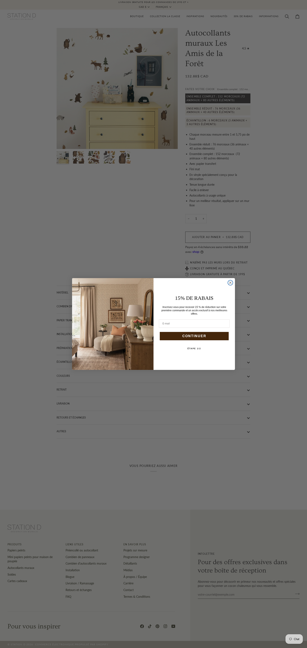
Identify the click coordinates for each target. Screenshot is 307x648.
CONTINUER (194, 336)
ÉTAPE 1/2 (194, 349)
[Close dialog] (230, 282)
